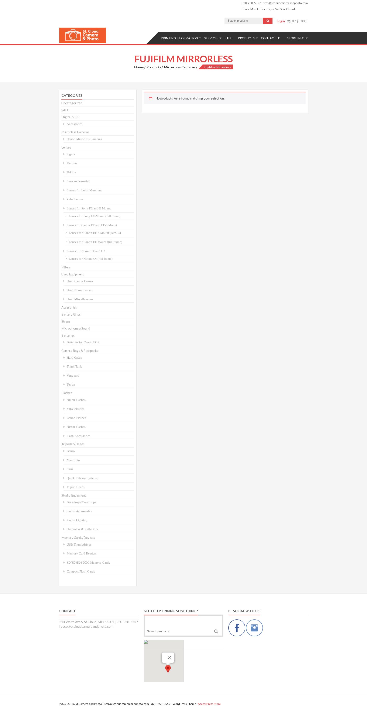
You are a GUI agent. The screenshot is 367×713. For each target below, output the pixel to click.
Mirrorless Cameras (180, 67)
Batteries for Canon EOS (83, 342)
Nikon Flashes (76, 399)
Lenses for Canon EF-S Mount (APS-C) (95, 232)
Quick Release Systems (82, 478)
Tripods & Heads (73, 444)
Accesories (69, 307)
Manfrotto (73, 460)
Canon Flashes (76, 417)
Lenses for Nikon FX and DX (86, 251)
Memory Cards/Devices (78, 537)
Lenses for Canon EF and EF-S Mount (92, 225)
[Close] (169, 658)
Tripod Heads (76, 486)
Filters (66, 267)
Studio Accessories (79, 511)
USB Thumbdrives (79, 544)
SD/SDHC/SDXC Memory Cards (88, 562)
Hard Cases (74, 357)
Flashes (66, 393)
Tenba (71, 384)
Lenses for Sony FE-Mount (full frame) (94, 216)
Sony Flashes (75, 408)
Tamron (72, 163)
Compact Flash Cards (81, 571)
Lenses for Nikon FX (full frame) (91, 258)
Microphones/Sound (75, 328)
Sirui (70, 468)
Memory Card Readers (82, 553)
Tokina (71, 172)
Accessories (74, 123)
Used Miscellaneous (80, 299)
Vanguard (73, 375)
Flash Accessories (78, 435)
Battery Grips (71, 314)
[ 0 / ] (298, 21)
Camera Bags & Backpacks (79, 350)
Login (281, 21)
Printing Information (179, 38)
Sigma (71, 154)
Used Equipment (72, 274)
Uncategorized (71, 103)
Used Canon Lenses (80, 281)
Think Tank (74, 366)
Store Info (296, 38)
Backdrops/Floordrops (81, 502)
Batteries (68, 335)
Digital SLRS (70, 117)
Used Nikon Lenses (80, 290)
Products (246, 38)
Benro (71, 450)
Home (139, 67)
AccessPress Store (209, 704)
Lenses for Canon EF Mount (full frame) (95, 241)
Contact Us (271, 38)
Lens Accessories (78, 181)
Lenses (66, 147)
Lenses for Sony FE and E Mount (89, 208)
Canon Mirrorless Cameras (84, 138)
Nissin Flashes (76, 426)
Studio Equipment (73, 495)
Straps (66, 321)
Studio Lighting (77, 520)
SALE (228, 38)
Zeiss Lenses (75, 199)
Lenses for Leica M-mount (84, 190)
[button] (168, 669)
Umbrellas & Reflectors (82, 529)
